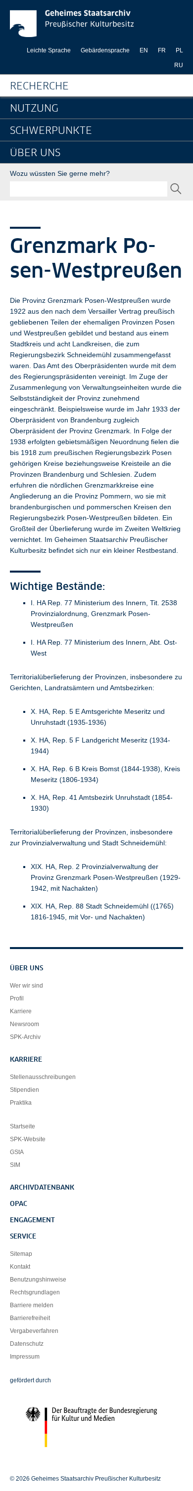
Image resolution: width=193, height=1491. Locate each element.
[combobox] (88, 189)
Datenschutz (27, 1343)
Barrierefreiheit (30, 1318)
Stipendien (24, 1089)
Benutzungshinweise (38, 1279)
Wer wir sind (26, 985)
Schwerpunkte (51, 131)
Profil (17, 998)
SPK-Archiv (25, 1037)
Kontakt (20, 1266)
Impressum (25, 1356)
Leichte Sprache (49, 50)
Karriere (21, 1011)
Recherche (39, 86)
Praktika (21, 1102)
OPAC (18, 1204)
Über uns (35, 153)
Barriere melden (31, 1305)
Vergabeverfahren (34, 1330)
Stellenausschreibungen (43, 1077)
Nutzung (34, 109)
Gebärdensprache (105, 50)
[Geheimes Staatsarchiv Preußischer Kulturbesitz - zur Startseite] (72, 23)
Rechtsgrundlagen (35, 1292)
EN (144, 50)
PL (179, 50)
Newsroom (24, 1024)
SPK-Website (28, 1139)
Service (23, 1237)
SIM (15, 1164)
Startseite (22, 1126)
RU (178, 65)
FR (162, 50)
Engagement (32, 1220)
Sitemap (21, 1253)
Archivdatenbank (42, 1188)
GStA (17, 1152)
